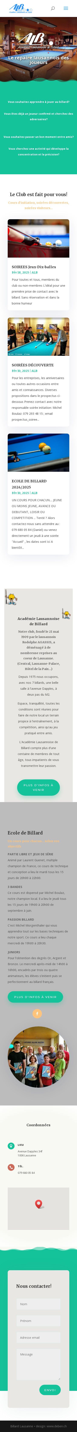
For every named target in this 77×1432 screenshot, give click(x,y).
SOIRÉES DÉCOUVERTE (33, 365)
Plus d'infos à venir (38, 787)
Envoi (50, 1390)
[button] (40, 1204)
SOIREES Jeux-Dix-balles (34, 267)
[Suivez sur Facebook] (37, 1013)
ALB (35, 272)
